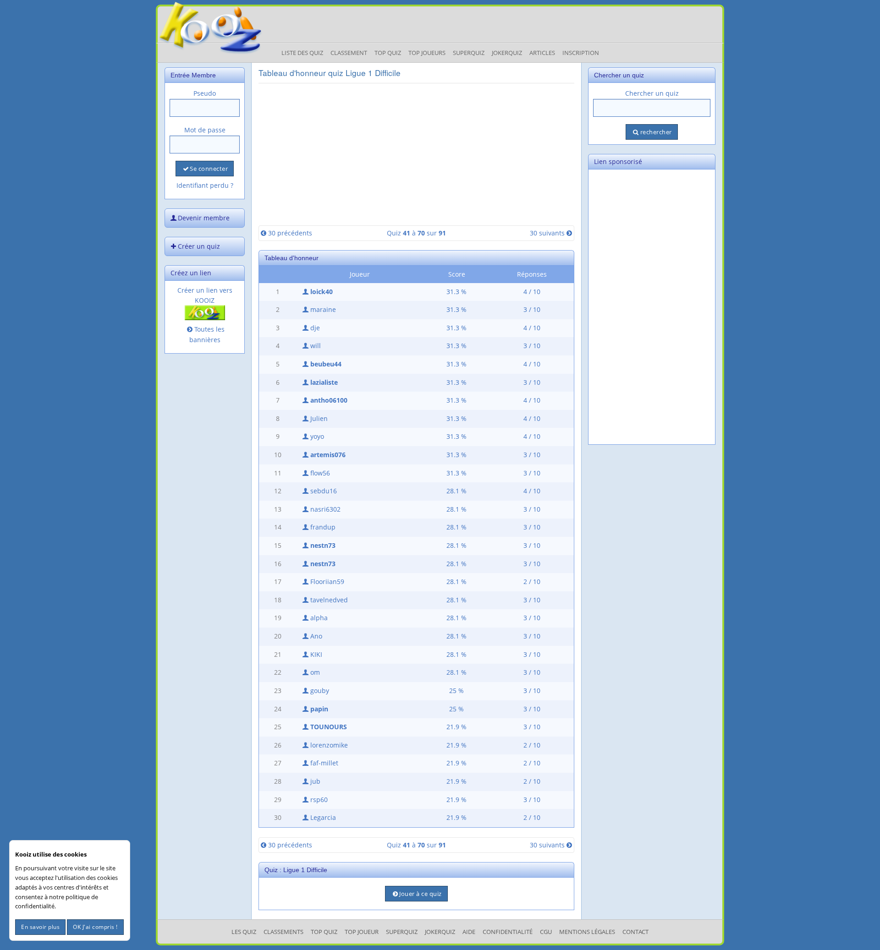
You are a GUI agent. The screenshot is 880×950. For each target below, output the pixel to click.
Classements (283, 932)
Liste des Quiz (302, 53)
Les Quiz (243, 932)
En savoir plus (40, 926)
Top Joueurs (427, 53)
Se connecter (209, 168)
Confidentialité (508, 932)
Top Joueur (362, 932)
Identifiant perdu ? (204, 185)
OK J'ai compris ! (95, 926)
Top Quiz (387, 53)
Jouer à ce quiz (420, 894)
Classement (348, 53)
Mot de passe (205, 130)
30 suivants (547, 233)
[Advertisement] (416, 154)
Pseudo (204, 93)
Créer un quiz (199, 246)
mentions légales (587, 932)
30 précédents (290, 233)
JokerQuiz (507, 53)
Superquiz (468, 53)
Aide (468, 932)
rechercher (656, 132)
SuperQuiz (402, 932)
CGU (546, 932)
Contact (635, 932)
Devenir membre (204, 217)
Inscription (580, 53)
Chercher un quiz (652, 93)
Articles (542, 53)
